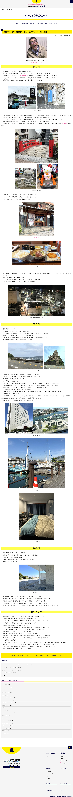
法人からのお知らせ (6, 723)
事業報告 (48, 778)
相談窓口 (62, 756)
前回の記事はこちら (36, 62)
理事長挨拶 (49, 771)
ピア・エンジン (10, 9)
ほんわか (4, 695)
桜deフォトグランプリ (7, 675)
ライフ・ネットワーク (7, 700)
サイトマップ (63, 784)
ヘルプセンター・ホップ (7, 697)
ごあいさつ (4, 733)
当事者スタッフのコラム (7, 707)
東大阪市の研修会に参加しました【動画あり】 (12, 670)
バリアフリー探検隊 (6, 720)
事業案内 (62, 753)
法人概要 (48, 768)
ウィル (3, 710)
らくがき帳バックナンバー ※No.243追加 (11, 667)
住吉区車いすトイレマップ (8, 713)
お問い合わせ (11, 767)
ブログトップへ (39, 655)
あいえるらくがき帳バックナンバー (10, 736)
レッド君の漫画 (5, 728)
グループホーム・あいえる (8, 702)
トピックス (63, 768)
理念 (47, 756)
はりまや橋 (65, 123)
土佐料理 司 (36, 237)
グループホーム (64, 760)
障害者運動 (4, 715)
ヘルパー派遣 (63, 763)
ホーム (2, 9)
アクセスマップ (50, 773)
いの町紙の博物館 (23, 76)
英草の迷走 (4, 730)
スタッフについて (6, 718)
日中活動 (62, 758)
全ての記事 (4, 684)
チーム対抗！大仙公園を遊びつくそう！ (11, 672)
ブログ (62, 790)
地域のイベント (5, 705)
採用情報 (48, 784)
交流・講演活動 (5, 692)
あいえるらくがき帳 (6, 725)
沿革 (47, 776)
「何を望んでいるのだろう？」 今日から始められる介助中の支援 (17, 665)
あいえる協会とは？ (51, 753)
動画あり (4, 690)
